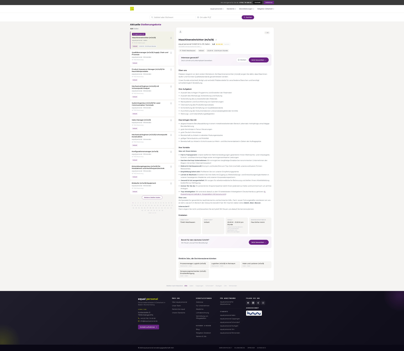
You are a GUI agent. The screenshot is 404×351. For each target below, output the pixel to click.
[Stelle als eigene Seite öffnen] (216, 39)
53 (162, 210)
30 (169, 205)
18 (135, 205)
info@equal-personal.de (148, 321)
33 (136, 208)
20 (140, 205)
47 (145, 210)
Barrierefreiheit (225, 348)
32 (133, 208)
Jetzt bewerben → (258, 60)
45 (171, 208)
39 (153, 208)
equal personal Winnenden (230, 333)
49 (151, 210)
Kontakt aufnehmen (147, 327)
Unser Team (176, 306)
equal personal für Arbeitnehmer (226, 303)
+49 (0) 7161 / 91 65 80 (148, 318)
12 (160, 203)
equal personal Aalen (227, 315)
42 (162, 208)
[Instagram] (263, 303)
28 (163, 205)
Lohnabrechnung (202, 313)
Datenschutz (261, 348)
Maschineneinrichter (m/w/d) (196, 39)
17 (132, 205)
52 (159, 210)
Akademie (199, 309)
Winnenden (233, 286)
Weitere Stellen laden (152, 197)
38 (150, 208)
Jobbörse (268, 2)
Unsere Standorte (178, 313)
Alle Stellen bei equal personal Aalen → (190, 46)
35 (141, 208)
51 (156, 210)
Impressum (251, 348)
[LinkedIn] (253, 303)
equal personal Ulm (227, 329)
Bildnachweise (240, 348)
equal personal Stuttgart (229, 326)
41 (159, 208)
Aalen (191, 286)
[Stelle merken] (171, 38)
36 (144, 208)
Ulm (225, 286)
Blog (198, 329)
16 (171, 203)
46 (142, 210)
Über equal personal (179, 302)
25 (154, 205)
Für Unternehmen (202, 306)
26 (157, 205)
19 (137, 205)
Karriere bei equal (178, 309)
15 (168, 203)
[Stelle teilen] (180, 32)
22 (146, 205)
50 (154, 210)
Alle (185, 286)
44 (168, 208)
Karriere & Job (201, 336)
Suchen (249, 17)
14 (166, 203)
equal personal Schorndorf (230, 322)
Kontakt (257, 2)
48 (148, 210)
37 (147, 208)
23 (149, 205)
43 (165, 208)
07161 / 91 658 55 (245, 2)
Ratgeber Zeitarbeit (265, 9)
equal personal (216, 9)
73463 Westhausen (188, 50)
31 (172, 205)
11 (158, 203)
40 (156, 208)
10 (155, 203)
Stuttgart (219, 286)
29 (166, 205)
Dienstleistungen (245, 9)
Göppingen (199, 286)
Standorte (230, 9)
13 (163, 203)
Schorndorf (209, 286)
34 (139, 208)
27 (160, 205)
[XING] (258, 303)
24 (152, 205)
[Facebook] (248, 303)
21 (143, 205)
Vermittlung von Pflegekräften (202, 317)
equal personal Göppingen (230, 319)
